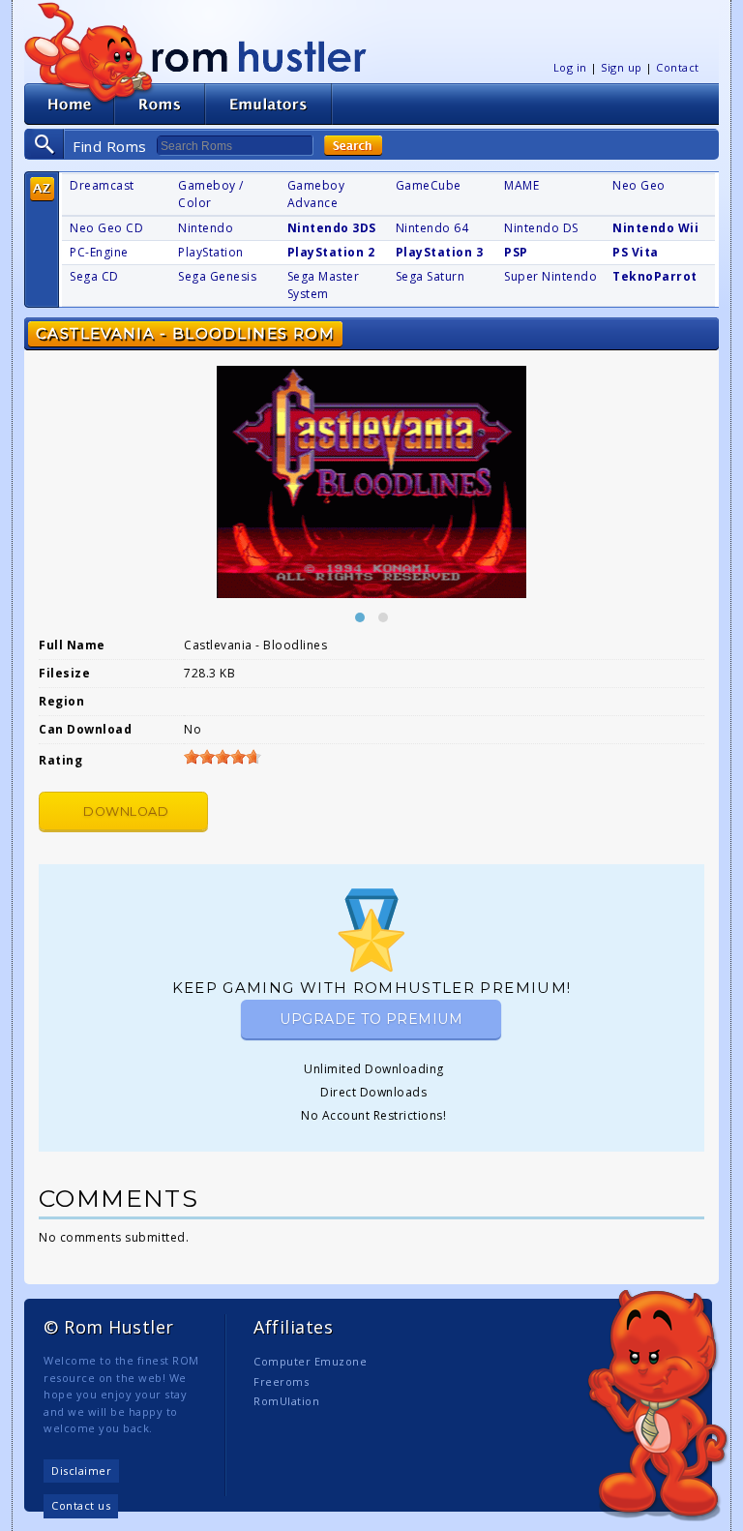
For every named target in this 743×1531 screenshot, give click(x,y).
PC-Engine (99, 252)
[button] (360, 617)
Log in (570, 67)
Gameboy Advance (316, 194)
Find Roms (110, 146)
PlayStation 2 (331, 252)
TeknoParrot (655, 276)
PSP (516, 252)
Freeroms (281, 1381)
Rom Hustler (259, 56)
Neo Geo (639, 185)
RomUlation (286, 1401)
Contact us (80, 1505)
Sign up (621, 67)
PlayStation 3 (440, 252)
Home (69, 104)
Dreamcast (102, 185)
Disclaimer (81, 1470)
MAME (521, 185)
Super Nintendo (550, 276)
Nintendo (205, 228)
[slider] (222, 757)
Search (353, 145)
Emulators (269, 104)
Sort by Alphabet (42, 189)
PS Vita (635, 252)
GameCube (428, 185)
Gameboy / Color (211, 194)
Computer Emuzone (310, 1361)
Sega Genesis (217, 276)
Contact (677, 67)
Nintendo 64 (432, 228)
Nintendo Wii (655, 228)
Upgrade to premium (371, 1019)
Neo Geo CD (106, 228)
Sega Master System (323, 285)
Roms (159, 104)
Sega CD (94, 276)
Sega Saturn (430, 276)
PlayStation (211, 252)
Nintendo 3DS (331, 228)
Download (125, 811)
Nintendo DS (541, 228)
